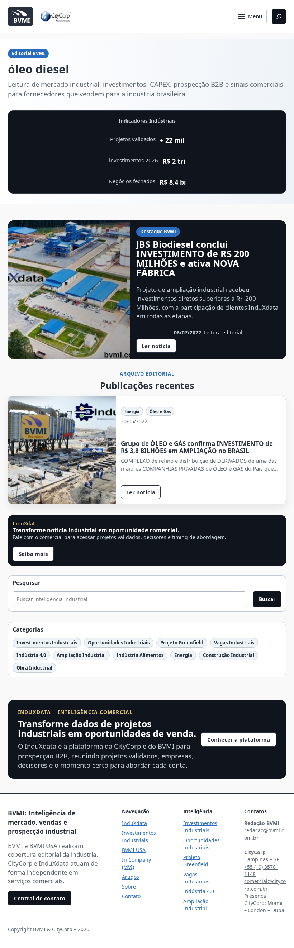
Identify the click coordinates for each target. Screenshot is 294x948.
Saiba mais (33, 553)
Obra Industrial (34, 667)
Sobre (129, 886)
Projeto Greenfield (181, 642)
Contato (131, 896)
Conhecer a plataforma (238, 739)
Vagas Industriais (234, 642)
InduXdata (134, 823)
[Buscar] (279, 16)
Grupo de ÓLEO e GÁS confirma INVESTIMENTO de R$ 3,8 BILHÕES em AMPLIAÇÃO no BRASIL (197, 447)
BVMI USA (134, 850)
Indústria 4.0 (31, 655)
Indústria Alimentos (140, 655)
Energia (131, 411)
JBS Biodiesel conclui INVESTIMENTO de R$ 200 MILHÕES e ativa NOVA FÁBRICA (192, 258)
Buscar (267, 599)
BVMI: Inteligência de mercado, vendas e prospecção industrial (42, 822)
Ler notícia (159, 347)
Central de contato (39, 898)
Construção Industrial (228, 655)
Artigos (130, 876)
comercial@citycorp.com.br (265, 885)
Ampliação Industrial (81, 655)
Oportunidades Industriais (119, 642)
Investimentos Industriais (46, 642)
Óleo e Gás (160, 411)
